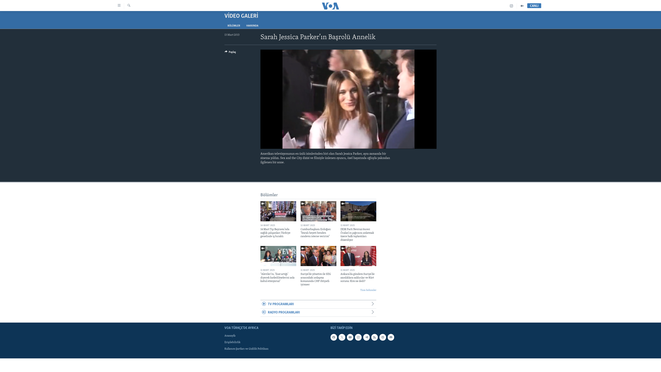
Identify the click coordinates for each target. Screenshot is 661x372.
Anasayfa (229, 335)
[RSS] (374, 337)
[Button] (230, 53)
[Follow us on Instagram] (358, 337)
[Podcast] (382, 337)
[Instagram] (511, 6)
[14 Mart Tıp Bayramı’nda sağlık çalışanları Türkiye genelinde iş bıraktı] (278, 211)
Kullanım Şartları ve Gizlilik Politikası (246, 349)
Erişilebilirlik (232, 342)
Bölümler (234, 25)
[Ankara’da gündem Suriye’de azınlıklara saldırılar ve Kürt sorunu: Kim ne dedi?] (358, 256)
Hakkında (252, 25)
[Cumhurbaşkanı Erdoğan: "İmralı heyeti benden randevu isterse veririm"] (318, 211)
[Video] (522, 6)
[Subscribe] (391, 337)
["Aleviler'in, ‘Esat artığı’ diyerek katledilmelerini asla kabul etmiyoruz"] (278, 256)
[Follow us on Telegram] (366, 337)
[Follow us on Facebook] (333, 337)
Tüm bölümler (368, 290)
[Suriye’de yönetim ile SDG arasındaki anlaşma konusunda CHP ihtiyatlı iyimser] (318, 256)
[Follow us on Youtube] (350, 337)
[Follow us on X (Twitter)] (342, 337)
